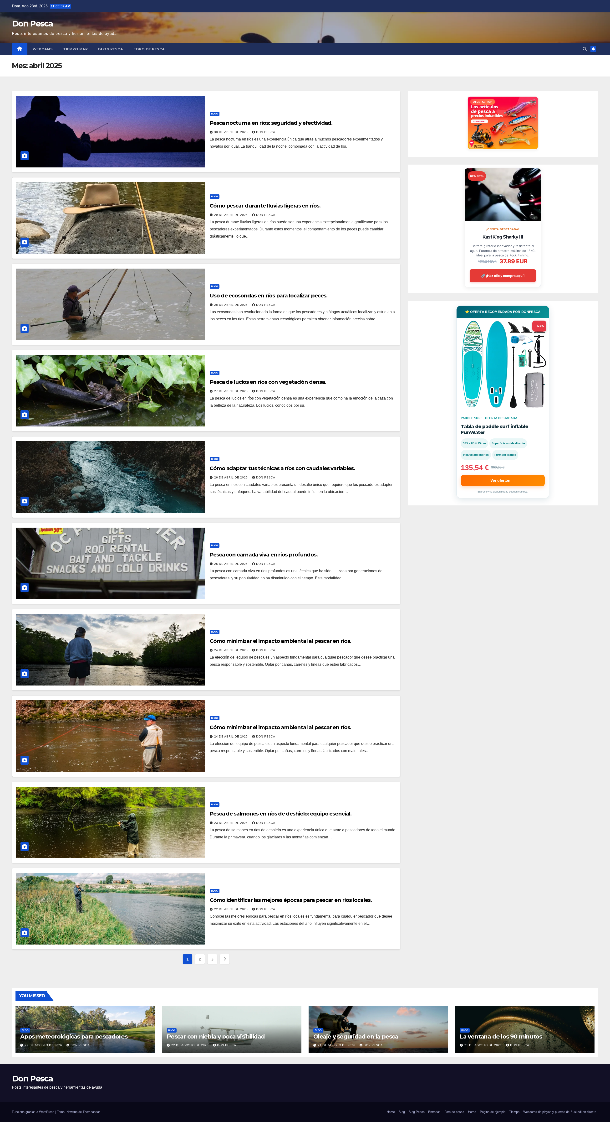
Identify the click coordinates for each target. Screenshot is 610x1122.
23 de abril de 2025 (231, 823)
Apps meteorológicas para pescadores (73, 1036)
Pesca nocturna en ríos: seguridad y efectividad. (271, 123)
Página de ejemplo (492, 1112)
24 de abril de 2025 (231, 650)
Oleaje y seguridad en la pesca (355, 1036)
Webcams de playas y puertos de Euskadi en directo (559, 1112)
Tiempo (514, 1112)
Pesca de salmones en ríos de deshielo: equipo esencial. (280, 813)
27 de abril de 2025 (231, 391)
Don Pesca (32, 24)
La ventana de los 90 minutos (501, 1036)
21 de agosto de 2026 (337, 1045)
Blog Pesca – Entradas (425, 1112)
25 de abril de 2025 (231, 564)
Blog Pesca (110, 49)
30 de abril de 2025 (231, 132)
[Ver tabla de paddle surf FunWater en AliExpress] (503, 364)
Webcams (43, 49)
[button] (585, 49)
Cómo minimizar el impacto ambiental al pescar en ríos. (280, 641)
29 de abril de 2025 (231, 215)
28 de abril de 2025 (231, 304)
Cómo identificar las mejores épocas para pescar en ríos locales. (291, 900)
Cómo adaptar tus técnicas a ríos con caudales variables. (282, 468)
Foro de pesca (149, 49)
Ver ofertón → (502, 480)
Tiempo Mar (75, 49)
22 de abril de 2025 (231, 909)
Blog (214, 113)
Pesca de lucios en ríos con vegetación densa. (268, 382)
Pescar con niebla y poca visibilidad (216, 1036)
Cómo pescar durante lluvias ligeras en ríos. (265, 206)
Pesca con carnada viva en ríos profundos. (264, 554)
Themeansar (91, 1112)
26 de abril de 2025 (231, 477)
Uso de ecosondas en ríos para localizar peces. (268, 295)
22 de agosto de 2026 (44, 1045)
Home (391, 1112)
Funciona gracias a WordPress (33, 1112)
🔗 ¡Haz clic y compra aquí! (503, 276)
